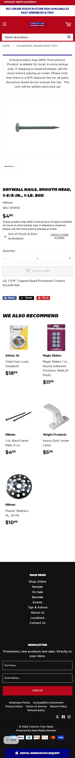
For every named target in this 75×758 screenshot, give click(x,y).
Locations (37, 618)
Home (6, 46)
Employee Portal (19, 703)
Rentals (37, 587)
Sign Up (37, 690)
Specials (37, 597)
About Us (37, 612)
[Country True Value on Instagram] (69, 717)
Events (37, 602)
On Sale (37, 592)
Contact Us (38, 623)
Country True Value (41, 727)
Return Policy (58, 706)
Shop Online (37, 581)
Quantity (9, 251)
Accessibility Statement (48, 703)
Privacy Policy (13, 706)
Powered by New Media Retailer (36, 730)
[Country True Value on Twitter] (57, 717)
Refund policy (36, 710)
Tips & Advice (37, 607)
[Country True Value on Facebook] (63, 717)
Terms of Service (36, 706)
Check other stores (60, 236)
